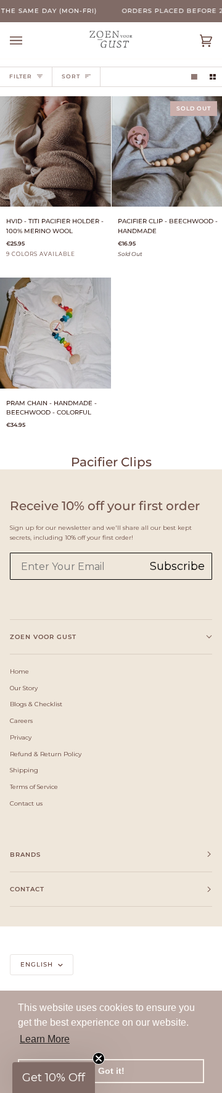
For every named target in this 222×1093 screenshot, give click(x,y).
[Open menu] (28, 40)
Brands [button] (25, 854)
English (38, 964)
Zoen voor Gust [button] (43, 636)
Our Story (24, 687)
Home (19, 671)
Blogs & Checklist (36, 703)
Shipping (24, 769)
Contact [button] (27, 889)
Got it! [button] (111, 1071)
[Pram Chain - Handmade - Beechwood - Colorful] (55, 333)
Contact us (26, 803)
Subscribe (177, 566)
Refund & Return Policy (45, 753)
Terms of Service (34, 786)
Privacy (20, 737)
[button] (53, 1077)
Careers (21, 720)
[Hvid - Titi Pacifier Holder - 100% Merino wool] (55, 151)
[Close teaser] (98, 1058)
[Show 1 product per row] (194, 76)
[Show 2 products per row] (213, 76)
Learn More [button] (45, 1039)
